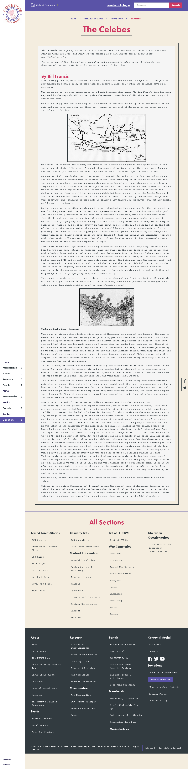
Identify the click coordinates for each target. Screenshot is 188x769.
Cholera (75, 610)
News (6, 390)
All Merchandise (81, 695)
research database (93, 19)
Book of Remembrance (44, 688)
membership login (119, 728)
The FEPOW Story (42, 658)
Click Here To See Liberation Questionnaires (160, 548)
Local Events (40, 725)
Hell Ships (38, 563)
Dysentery (77, 590)
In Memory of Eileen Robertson (44, 703)
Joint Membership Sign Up (126, 715)
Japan (113, 587)
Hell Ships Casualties (85, 546)
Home (6, 362)
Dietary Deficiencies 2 (85, 597)
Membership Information (124, 698)
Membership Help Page (123, 722)
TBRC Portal (117, 651)
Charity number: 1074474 (164, 687)
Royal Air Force (42, 584)
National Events (42, 718)
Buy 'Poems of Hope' (83, 701)
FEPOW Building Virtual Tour (46, 666)
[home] (12, 14)
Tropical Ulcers (81, 577)
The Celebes (135, 19)
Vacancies (7, 759)
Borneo (114, 614)
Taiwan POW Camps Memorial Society (120, 666)
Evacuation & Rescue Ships (44, 548)
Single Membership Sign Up (124, 707)
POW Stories (39, 540)
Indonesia (116, 594)
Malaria (75, 584)
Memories (7, 764)
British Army (40, 570)
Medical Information (83, 681)
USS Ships (38, 557)
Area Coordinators (43, 732)
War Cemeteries (80, 675)
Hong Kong (116, 600)
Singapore (116, 560)
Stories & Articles (83, 668)
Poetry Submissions (83, 708)
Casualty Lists (80, 661)
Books (6, 402)
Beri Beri (77, 617)
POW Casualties (80, 540)
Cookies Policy (158, 700)
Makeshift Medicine (83, 560)
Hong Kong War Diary (122, 685)
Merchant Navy (40, 577)
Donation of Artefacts (163, 672)
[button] (12, 368)
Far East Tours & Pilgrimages (120, 676)
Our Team (37, 681)
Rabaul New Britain (122, 567)
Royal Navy (117, 19)
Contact (7, 413)
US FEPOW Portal (120, 658)
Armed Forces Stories (84, 654)
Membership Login (118, 5)
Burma (113, 607)
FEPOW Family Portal (122, 644)
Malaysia (115, 580)
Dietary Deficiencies (84, 604)
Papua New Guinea (120, 573)
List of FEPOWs (119, 540)
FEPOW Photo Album (43, 675)
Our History (39, 651)
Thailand (115, 553)
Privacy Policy (158, 694)
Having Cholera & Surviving (81, 569)
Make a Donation (161, 679)
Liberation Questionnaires (80, 646)
